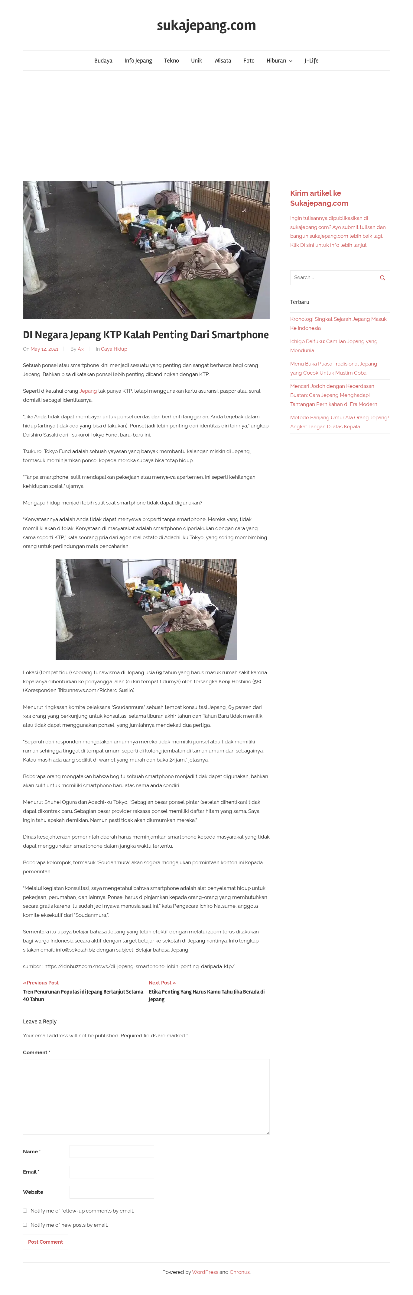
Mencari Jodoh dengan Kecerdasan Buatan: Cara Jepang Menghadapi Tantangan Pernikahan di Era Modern (333, 395)
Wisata (222, 60)
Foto (249, 60)
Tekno (171, 60)
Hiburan (276, 60)
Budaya (103, 60)
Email (31, 1172)
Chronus (240, 1272)
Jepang (88, 391)
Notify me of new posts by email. (69, 1225)
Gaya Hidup (114, 349)
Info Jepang (138, 60)
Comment (36, 1052)
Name (32, 1151)
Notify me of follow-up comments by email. (82, 1211)
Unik (196, 60)
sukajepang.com (206, 25)
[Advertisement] (206, 125)
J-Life (312, 60)
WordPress (205, 1272)
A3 (81, 349)
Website (33, 1192)
